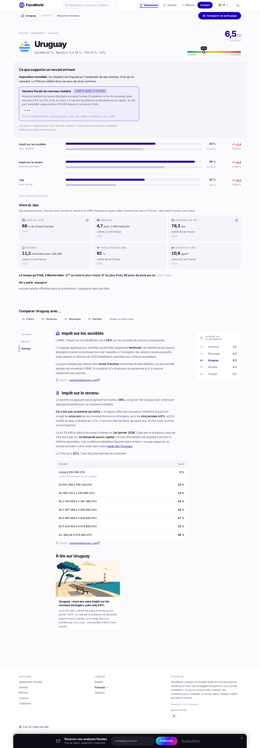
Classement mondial (30, 681)
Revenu (25, 341)
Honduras (51, 318)
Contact (205, 5)
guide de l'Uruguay (119, 446)
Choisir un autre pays (121, 318)
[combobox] (90, 5)
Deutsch (99, 692)
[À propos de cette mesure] (87, 220)
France (30, 318)
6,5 (233, 34)
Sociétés (26, 334)
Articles (172, 5)
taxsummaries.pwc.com (83, 380)
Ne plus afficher (191, 740)
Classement (151, 5)
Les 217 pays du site (35, 726)
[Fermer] (242, 738)
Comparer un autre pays (222, 15)
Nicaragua (75, 318)
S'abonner (166, 740)
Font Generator (190, 704)
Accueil (23, 32)
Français (100, 687)
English (99, 681)
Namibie (97, 318)
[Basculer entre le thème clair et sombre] (238, 5)
